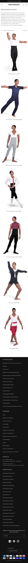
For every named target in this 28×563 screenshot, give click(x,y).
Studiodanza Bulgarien (8, 497)
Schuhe (4, 442)
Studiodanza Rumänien (8, 507)
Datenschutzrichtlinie (8, 381)
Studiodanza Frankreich (8, 479)
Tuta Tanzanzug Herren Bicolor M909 (14, 256)
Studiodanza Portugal (8, 488)
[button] (1, 4)
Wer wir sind (5, 369)
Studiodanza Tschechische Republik (11, 525)
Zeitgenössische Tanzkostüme (10, 436)
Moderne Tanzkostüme (8, 433)
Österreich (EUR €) (13, 550)
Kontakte (5, 366)
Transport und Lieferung (8, 378)
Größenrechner (6, 390)
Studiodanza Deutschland (9, 473)
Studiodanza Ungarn (7, 510)
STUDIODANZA (11, 560)
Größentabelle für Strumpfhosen (10, 400)
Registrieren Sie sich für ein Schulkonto (12, 363)
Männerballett (6, 445)
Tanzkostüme (6, 427)
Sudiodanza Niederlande (8, 485)
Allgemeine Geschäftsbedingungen (11, 372)
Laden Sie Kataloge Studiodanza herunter (12, 406)
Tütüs (4, 414)
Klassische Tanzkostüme (8, 430)
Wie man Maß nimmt (8, 387)
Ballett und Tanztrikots (8, 418)
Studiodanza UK (6, 494)
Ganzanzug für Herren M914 (14, 73)
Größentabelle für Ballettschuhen (10, 397)
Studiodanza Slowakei (8, 504)
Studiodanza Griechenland (9, 513)
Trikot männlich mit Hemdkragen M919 (14, 119)
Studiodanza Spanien (7, 476)
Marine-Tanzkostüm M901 (14, 302)
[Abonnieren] (23, 535)
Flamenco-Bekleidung (8, 448)
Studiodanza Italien (7, 482)
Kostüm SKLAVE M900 (14, 348)
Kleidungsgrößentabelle (8, 394)
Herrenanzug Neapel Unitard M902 (14, 211)
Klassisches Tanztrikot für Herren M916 (14, 165)
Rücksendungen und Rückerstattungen (12, 375)
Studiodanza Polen (7, 491)
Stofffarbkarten (6, 403)
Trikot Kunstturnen (7, 421)
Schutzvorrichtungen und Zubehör (11, 451)
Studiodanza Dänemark (8, 516)
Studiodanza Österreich (8, 522)
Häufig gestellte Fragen (8, 384)
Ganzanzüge (5, 424)
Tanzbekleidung (6, 439)
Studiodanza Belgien (7, 519)
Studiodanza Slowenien (8, 500)
